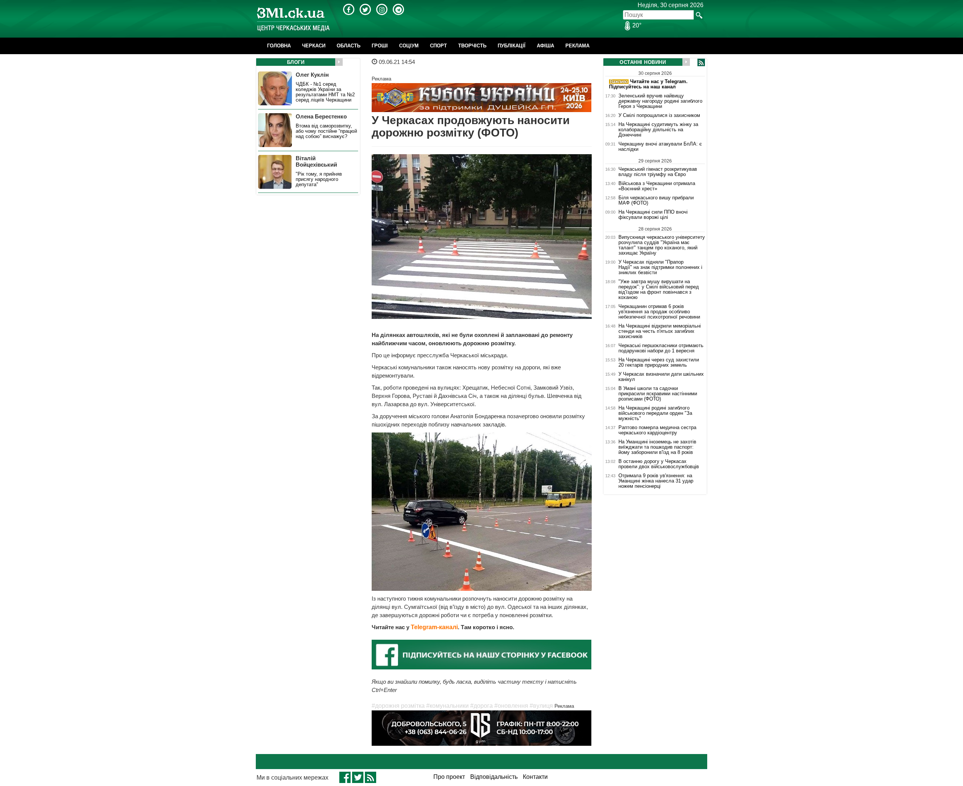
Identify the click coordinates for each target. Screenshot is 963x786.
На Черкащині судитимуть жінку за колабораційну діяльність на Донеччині (658, 130)
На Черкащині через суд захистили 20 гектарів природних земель (658, 362)
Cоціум (409, 46)
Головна (279, 46)
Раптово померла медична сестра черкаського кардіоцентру (657, 430)
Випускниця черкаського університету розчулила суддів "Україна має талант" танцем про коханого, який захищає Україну (661, 245)
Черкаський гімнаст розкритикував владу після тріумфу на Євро (657, 171)
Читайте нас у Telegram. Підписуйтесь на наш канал (648, 84)
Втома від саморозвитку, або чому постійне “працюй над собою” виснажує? (326, 131)
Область (348, 46)
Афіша (545, 46)
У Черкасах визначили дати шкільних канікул (661, 377)
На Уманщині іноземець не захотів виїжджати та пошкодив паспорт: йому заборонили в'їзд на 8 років (657, 447)
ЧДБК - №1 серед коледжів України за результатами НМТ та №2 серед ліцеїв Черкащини (325, 92)
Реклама (577, 46)
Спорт (438, 46)
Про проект (449, 777)
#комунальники (447, 706)
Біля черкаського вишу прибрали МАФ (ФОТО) (656, 200)
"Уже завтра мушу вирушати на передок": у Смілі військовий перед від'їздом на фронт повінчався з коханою (658, 289)
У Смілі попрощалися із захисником (659, 115)
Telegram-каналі (434, 627)
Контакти (535, 777)
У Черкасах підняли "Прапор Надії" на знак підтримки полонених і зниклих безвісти (660, 267)
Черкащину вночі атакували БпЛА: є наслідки (660, 146)
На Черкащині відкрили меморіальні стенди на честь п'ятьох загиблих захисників (659, 331)
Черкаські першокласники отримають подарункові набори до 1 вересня (660, 348)
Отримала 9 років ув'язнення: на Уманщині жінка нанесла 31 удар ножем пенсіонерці (655, 481)
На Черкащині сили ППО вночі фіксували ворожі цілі (653, 214)
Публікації (512, 46)
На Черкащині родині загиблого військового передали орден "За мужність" (655, 413)
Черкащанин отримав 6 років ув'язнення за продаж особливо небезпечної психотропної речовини (659, 312)
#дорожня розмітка (398, 706)
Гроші (380, 46)
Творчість (472, 46)
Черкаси (313, 46)
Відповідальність (494, 777)
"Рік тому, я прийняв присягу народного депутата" (319, 179)
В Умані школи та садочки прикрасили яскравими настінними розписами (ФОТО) (657, 394)
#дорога (481, 706)
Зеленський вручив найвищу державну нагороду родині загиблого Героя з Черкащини (660, 101)
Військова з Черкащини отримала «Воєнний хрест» (656, 186)
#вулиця (541, 706)
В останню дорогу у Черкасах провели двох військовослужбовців (658, 464)
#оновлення (511, 706)
